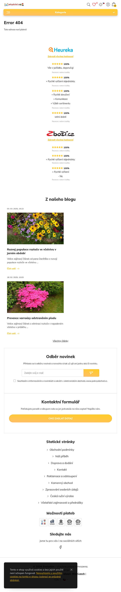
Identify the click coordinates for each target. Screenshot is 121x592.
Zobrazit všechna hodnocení (60, 56)
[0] (94, 4)
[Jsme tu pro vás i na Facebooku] (60, 547)
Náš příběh (62, 456)
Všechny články (60, 341)
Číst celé (11, 268)
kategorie (60, 12)
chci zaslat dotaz (61, 418)
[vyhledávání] (88, 4)
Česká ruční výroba (62, 496)
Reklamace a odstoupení (62, 476)
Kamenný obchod (62, 483)
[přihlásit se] (108, 4)
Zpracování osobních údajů (61, 489)
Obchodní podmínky (62, 449)
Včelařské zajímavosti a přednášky (62, 502)
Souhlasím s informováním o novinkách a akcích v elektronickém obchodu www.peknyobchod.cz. (62, 381)
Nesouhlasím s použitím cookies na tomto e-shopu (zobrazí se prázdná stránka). (36, 577)
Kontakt (62, 469)
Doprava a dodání (62, 463)
